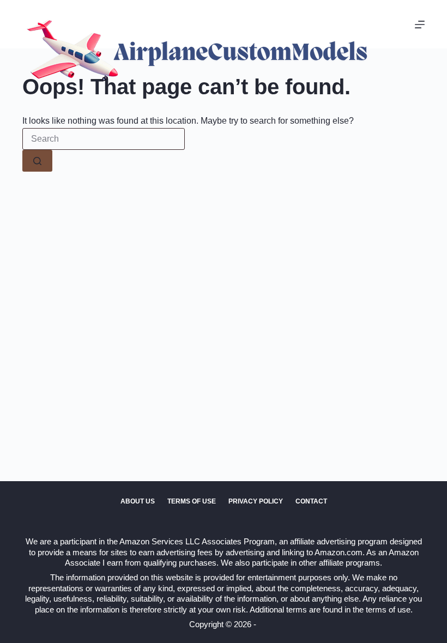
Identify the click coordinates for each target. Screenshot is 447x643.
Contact (311, 501)
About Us (137, 501)
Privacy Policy (255, 501)
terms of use (388, 609)
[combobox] (103, 139)
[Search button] (37, 161)
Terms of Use (191, 501)
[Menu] (420, 24)
